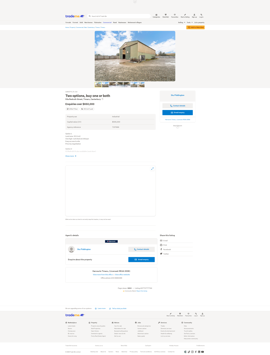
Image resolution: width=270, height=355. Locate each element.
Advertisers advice (143, 333)
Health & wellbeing (166, 333)
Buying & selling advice (121, 331)
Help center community (191, 338)
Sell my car (117, 336)
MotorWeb (124, 345)
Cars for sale (118, 326)
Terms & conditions (146, 352)
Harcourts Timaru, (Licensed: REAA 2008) (177, 119)
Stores (70, 328)
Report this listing (142, 291)
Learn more (101, 308)
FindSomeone (200, 345)
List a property (199, 22)
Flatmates (97, 22)
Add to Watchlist (197, 27)
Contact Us (171, 352)
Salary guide (141, 336)
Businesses (122, 22)
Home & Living (72, 336)
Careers (110, 352)
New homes (88, 22)
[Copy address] (102, 99)
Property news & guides (98, 326)
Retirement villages (135, 22)
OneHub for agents (96, 333)
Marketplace (72, 323)
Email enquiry (179, 112)
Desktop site (94, 352)
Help (185, 326)
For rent (75, 22)
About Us (103, 352)
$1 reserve (71, 333)
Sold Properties (95, 328)
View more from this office (103, 274)
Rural (115, 22)
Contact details (143, 249)
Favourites (188, 316)
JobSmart (140, 331)
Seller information (189, 336)
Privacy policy (134, 352)
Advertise (124, 352)
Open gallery (136, 78)
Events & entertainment (168, 331)
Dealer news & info (119, 333)
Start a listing (171, 316)
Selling (180, 22)
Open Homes (95, 331)
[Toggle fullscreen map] (152, 169)
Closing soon (71, 331)
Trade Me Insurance (71, 345)
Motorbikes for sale (120, 328)
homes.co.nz (99, 345)
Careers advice (142, 328)
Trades (163, 326)
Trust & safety (188, 331)
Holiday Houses (173, 345)
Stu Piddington (177, 95)
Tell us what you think (119, 308)
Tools (189, 22)
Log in (201, 17)
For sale (68, 22)
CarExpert (148, 345)
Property (94, 323)
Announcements (189, 328)
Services (164, 323)
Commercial (107, 22)
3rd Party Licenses (189, 333)
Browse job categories (144, 326)
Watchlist (180, 316)
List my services (165, 336)
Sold (81, 22)
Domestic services (166, 328)
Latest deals (71, 326)
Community (188, 323)
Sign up (194, 17)
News (117, 352)
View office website (122, 274)
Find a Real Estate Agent (98, 336)
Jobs (139, 323)
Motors (116, 323)
